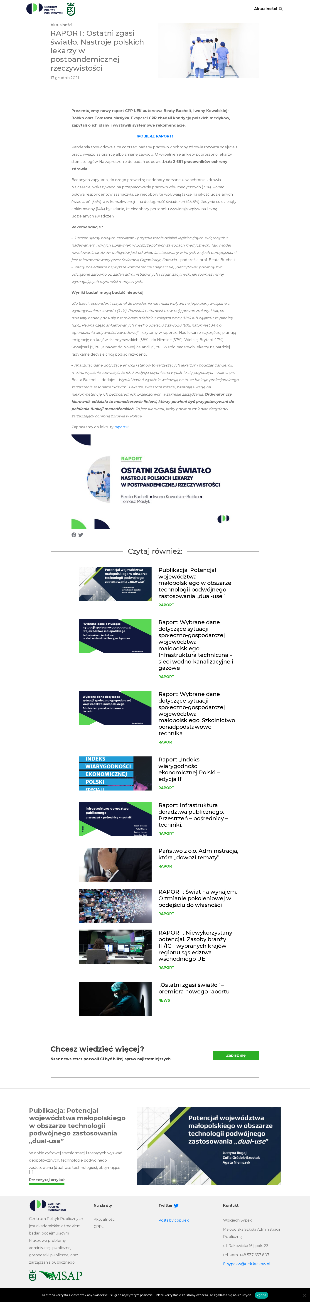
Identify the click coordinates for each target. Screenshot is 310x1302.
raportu (121, 427)
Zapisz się (236, 1055)
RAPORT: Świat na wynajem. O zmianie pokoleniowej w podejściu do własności (197, 898)
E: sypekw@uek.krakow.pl (246, 1264)
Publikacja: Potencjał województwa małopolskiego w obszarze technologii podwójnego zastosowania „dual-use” (194, 583)
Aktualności (265, 9)
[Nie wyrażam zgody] (304, 1295)
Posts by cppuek (173, 1220)
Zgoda (261, 1295)
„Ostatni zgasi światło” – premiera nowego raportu (194, 988)
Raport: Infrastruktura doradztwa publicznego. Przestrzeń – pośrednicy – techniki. (193, 815)
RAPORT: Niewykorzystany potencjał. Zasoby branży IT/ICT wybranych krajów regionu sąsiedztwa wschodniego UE (195, 945)
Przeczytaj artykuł (46, 1180)
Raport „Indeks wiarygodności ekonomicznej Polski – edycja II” (189, 769)
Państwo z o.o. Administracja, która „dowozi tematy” (198, 854)
